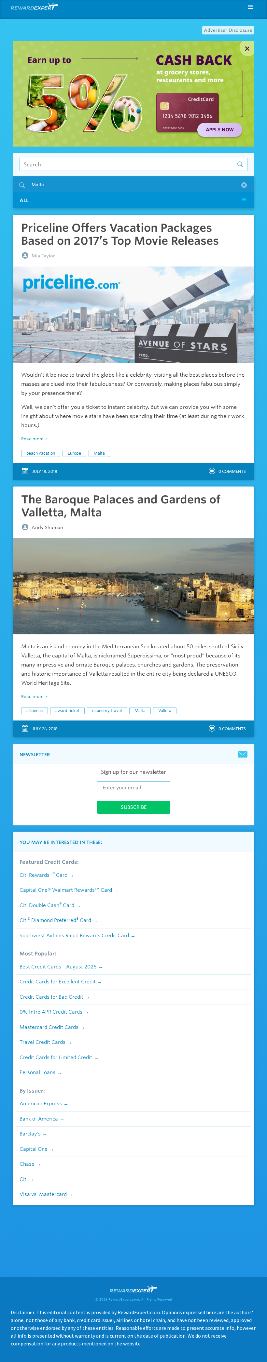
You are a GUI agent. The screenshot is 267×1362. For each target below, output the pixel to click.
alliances (34, 710)
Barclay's (30, 1134)
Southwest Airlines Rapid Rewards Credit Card (74, 936)
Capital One (34, 1149)
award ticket (67, 710)
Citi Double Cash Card (47, 905)
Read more (32, 438)
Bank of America (39, 1119)
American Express (41, 1104)
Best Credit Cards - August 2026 (58, 967)
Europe (74, 453)
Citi (24, 1179)
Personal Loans (37, 1072)
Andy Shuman (47, 527)
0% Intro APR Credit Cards (51, 1012)
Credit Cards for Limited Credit (56, 1057)
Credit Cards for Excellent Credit (58, 982)
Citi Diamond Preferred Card (55, 920)
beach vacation (40, 453)
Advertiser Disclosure (228, 30)
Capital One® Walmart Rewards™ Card (66, 890)
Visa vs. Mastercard (43, 1194)
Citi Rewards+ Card (43, 875)
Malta (99, 453)
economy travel (107, 710)
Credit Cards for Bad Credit (51, 997)
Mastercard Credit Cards (49, 1027)
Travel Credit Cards (42, 1042)
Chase (27, 1164)
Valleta (164, 710)
